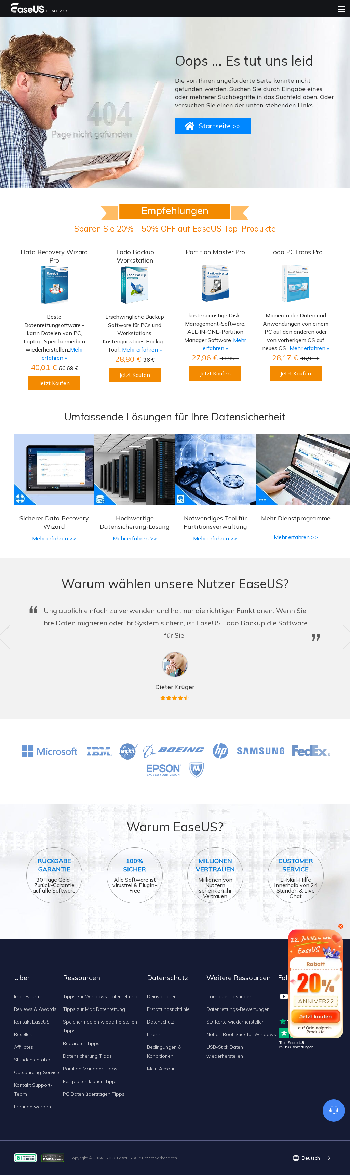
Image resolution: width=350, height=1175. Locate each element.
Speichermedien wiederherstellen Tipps (100, 1026)
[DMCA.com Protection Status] (54, 1157)
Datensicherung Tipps (87, 1056)
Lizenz (154, 1034)
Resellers (24, 1034)
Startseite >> (220, 125)
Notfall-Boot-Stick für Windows (241, 1034)
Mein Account (162, 1069)
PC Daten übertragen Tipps (93, 1094)
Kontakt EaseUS (32, 1022)
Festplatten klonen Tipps (90, 1081)
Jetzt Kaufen (54, 383)
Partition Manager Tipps (90, 1069)
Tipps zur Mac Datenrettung (94, 1009)
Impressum (26, 996)
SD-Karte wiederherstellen (235, 1022)
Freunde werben (32, 1107)
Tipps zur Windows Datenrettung (100, 996)
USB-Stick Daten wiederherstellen (224, 1051)
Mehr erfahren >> (54, 538)
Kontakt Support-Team (33, 1089)
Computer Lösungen (229, 996)
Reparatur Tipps (81, 1043)
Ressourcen (81, 977)
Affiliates (23, 1047)
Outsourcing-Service (36, 1072)
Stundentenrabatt (33, 1060)
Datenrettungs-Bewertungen (238, 1009)
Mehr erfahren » (142, 349)
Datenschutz (160, 1022)
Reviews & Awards (35, 1009)
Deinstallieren (162, 996)
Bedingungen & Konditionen (164, 1051)
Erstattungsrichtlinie (168, 1009)
